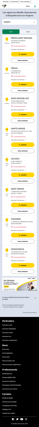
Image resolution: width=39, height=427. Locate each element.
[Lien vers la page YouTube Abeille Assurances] (21, 419)
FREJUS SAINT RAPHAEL (21, 38)
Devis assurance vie (8, 361)
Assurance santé (7, 332)
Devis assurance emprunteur (11, 364)
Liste (10, 32)
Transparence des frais (9, 405)
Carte (28, 32)
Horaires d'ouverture (17, 49)
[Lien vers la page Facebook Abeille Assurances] (13, 419)
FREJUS (14, 68)
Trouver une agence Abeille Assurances (13, 305)
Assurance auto (7, 325)
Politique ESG (6, 409)
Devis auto (5, 349)
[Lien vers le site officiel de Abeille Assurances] (4, 6)
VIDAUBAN (16, 219)
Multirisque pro (7, 374)
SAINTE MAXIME (18, 128)
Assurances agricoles (9, 381)
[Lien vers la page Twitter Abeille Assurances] (17, 419)
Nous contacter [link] (23, 60)
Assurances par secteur (9, 389)
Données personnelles (9, 402)
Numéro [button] (24, 54)
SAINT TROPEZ (17, 189)
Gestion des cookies (8, 413)
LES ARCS (15, 159)
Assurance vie (6, 336)
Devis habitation (7, 353)
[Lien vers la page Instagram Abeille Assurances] (26, 419)
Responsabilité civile (9, 377)
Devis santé (6, 357)
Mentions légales (7, 398)
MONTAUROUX (17, 249)
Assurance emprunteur (9, 340)
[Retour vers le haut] (32, 416)
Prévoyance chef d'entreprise (11, 385)
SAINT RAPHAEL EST (20, 98)
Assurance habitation (9, 329)
